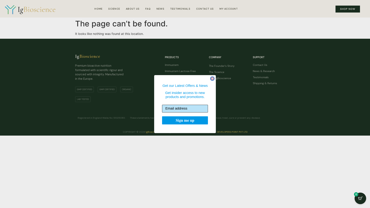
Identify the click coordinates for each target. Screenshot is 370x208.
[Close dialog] (212, 79)
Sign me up (185, 120)
